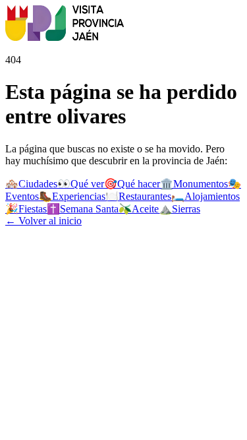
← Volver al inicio (43, 220)
